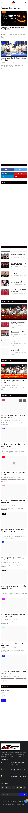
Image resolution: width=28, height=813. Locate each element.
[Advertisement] (14, 86)
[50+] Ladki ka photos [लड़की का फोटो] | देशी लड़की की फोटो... (18, 281)
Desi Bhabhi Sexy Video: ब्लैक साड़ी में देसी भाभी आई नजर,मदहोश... (19, 264)
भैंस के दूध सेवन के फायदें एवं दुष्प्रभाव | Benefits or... (12, 644)
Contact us (17, 807)
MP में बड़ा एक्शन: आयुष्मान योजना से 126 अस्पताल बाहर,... (13, 445)
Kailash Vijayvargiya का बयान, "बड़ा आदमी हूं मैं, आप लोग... (18, 349)
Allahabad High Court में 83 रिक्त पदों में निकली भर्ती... (18, 770)
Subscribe (23, 794)
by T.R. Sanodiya (4, 32)
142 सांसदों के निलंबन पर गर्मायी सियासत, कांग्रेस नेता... (17, 332)
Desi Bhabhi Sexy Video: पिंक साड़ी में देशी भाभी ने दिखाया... (18, 290)
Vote (3, 701)
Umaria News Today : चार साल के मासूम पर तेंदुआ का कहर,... (13, 672)
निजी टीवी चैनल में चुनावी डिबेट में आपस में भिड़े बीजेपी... (13, 382)
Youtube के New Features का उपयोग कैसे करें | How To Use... (12, 530)
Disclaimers (11, 804)
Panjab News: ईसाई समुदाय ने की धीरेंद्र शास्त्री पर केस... (13, 502)
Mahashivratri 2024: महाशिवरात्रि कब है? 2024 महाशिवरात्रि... (19, 763)
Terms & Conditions (19, 804)
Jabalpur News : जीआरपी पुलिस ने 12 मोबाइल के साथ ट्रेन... (13, 59)
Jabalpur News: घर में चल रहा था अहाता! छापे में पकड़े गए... (18, 777)
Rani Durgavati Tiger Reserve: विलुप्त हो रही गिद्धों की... (13, 559)
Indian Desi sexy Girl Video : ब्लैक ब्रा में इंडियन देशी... (18, 273)
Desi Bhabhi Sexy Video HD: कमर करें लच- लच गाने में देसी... (18, 255)
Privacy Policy (10, 807)
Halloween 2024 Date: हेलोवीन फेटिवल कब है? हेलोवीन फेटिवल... (13, 28)
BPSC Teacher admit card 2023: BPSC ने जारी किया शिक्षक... (13, 616)
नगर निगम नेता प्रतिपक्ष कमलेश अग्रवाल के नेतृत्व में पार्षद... (18, 341)
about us (5, 804)
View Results (10, 700)
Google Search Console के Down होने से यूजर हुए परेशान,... (13, 587)
